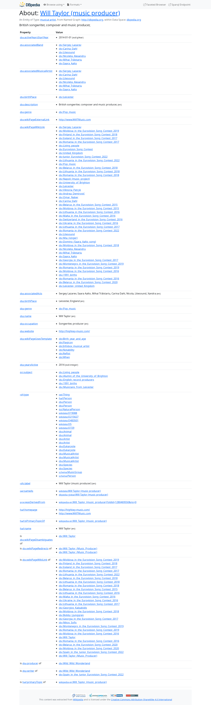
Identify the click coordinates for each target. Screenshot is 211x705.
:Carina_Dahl (68, 48)
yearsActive (29, 364)
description (29, 104)
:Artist (64, 439)
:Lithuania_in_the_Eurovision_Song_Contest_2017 (89, 227)
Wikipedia (78, 699)
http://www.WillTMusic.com (75, 119)
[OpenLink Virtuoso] (78, 695)
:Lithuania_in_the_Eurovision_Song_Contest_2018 (89, 171)
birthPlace (28, 97)
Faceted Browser (156, 4)
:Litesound (67, 52)
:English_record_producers (76, 379)
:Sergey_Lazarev (70, 45)
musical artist (48, 19)
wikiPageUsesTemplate (36, 338)
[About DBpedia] (29, 4)
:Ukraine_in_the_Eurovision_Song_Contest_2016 (88, 223)
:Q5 (65, 424)
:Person (65, 398)
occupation (29, 323)
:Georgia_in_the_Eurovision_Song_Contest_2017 (88, 260)
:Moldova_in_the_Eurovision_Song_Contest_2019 (89, 131)
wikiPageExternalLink (34, 119)
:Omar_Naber (68, 197)
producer (30, 663)
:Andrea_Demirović (72, 193)
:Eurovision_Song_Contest (76, 149)
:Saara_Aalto (68, 63)
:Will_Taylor (67, 536)
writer (28, 671)
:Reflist (64, 353)
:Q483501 (68, 420)
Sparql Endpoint (180, 4)
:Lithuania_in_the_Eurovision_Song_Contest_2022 (89, 160)
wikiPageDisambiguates (36, 539)
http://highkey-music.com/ (74, 331)
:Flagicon (66, 342)
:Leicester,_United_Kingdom (77, 286)
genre (26, 112)
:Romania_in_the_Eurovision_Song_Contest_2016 (89, 278)
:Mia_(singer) (68, 238)
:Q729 (66, 428)
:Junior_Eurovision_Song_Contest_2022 (83, 156)
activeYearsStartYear (34, 37)
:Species (65, 464)
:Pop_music (67, 112)
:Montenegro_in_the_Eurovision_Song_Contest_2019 (91, 263)
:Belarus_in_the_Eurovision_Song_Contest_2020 (88, 282)
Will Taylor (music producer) (80, 13)
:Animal (65, 431)
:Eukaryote (67, 446)
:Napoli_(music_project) (74, 179)
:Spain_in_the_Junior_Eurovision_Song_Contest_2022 (91, 652)
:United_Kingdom (71, 153)
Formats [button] (74, 4)
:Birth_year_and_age (72, 338)
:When (64, 357)
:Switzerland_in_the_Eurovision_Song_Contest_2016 (90, 219)
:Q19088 (68, 413)
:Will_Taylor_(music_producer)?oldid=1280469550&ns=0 (97, 502)
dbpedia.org (134, 19)
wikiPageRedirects (35, 548)
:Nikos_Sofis (68, 622)
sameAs (26, 491)
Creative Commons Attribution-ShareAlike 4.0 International (141, 699)
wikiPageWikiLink (32, 127)
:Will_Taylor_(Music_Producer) (78, 548)
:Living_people (69, 145)
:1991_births (68, 275)
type (24, 394)
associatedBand (31, 45)
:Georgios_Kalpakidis (73, 607)
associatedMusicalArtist (36, 71)
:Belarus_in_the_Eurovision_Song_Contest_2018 (88, 167)
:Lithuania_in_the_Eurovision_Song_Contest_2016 (89, 212)
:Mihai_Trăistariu (70, 59)
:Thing (64, 394)
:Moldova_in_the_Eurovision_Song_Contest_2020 (89, 648)
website (27, 331)
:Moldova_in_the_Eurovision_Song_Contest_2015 (89, 208)
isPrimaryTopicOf (32, 521)
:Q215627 (68, 416)
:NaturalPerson (69, 409)
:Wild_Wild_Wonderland (74, 663)
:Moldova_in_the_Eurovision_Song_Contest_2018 (89, 245)
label (25, 483)
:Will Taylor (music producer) (80, 491)
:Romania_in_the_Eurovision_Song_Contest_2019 (89, 267)
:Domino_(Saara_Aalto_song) (77, 241)
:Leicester (66, 97)
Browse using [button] (54, 4)
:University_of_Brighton (74, 182)
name (25, 316)
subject (26, 372)
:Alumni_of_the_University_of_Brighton (83, 376)
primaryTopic (32, 682)
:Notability (66, 349)
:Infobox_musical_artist (74, 346)
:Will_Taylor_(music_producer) (83, 521)
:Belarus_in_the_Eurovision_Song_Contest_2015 (88, 204)
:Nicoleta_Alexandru (72, 56)
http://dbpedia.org (92, 19)
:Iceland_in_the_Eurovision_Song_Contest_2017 (88, 138)
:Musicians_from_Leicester (76, 387)
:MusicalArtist (69, 453)
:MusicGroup (70, 472)
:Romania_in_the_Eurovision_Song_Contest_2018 (89, 175)
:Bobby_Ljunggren (71, 615)
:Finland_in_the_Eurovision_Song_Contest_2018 (88, 134)
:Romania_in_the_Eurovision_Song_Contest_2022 (89, 230)
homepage (28, 509)
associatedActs (31, 293)
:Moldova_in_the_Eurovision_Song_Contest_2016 (89, 271)
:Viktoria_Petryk (70, 190)
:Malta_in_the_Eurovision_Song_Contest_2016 (87, 215)
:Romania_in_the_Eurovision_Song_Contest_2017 (89, 142)
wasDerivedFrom (32, 502)
